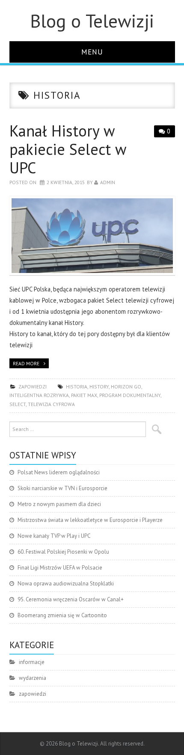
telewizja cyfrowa (51, 404)
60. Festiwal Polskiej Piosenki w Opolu (63, 551)
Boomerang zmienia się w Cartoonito (62, 615)
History (99, 386)
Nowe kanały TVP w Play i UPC (54, 536)
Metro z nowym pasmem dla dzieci (59, 504)
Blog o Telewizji (92, 21)
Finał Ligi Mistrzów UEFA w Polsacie (60, 567)
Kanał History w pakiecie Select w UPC (67, 149)
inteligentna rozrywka (39, 395)
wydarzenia (32, 678)
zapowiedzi (32, 386)
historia (76, 386)
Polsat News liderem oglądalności (59, 472)
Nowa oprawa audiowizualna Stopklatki (66, 583)
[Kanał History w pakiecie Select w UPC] (92, 235)
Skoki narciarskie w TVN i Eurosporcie (62, 488)
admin (107, 182)
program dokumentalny (129, 395)
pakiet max (84, 395)
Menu (92, 52)
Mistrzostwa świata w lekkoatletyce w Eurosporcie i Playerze (90, 520)
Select (17, 404)
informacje (32, 662)
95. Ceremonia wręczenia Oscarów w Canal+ (71, 599)
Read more (26, 363)
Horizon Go (126, 386)
